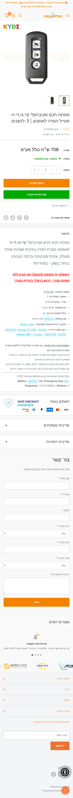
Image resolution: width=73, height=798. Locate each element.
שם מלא (63, 478)
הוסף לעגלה (36, 183)
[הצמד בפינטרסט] (19, 217)
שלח (36, 602)
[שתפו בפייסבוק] (26, 217)
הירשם (60, 745)
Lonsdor (37, 334)
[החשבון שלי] (13, 15)
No (66, 380)
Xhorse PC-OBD (27, 329)
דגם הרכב (63, 542)
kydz (66, 129)
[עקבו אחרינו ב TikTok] (53, 774)
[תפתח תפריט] (67, 15)
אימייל (64, 494)
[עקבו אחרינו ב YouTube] (60, 774)
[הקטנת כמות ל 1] (56, 170)
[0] (6, 15)
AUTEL (62, 334)
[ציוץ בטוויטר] (12, 217)
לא (44, 313)
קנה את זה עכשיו (36, 194)
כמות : (66, 169)
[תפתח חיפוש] (20, 15)
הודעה (60, 574)
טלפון (65, 510)
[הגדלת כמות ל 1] (34, 170)
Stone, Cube (27, 324)
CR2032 (49, 318)
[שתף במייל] (6, 217)
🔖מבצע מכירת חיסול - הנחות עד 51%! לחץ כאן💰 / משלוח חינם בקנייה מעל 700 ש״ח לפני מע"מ (36, 4)
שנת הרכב (62, 558)
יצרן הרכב (63, 525)
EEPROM (10, 329)
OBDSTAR (50, 334)
